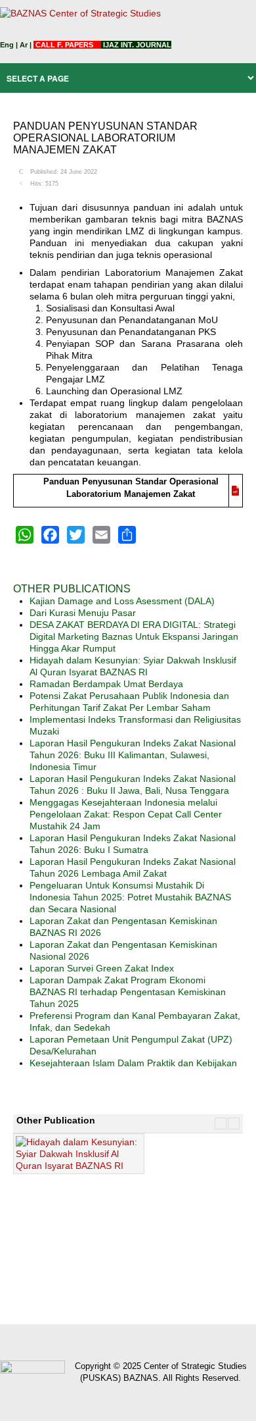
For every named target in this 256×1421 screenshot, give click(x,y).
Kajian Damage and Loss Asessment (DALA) (122, 601)
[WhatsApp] (24, 535)
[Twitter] (75, 535)
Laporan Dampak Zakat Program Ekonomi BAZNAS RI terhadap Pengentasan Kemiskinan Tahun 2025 (128, 992)
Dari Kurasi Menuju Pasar (83, 612)
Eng (7, 45)
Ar (24, 45)
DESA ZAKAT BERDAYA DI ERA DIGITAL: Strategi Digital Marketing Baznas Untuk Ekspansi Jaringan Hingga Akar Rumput (134, 636)
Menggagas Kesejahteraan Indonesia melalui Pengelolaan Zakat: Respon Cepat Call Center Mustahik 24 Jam (126, 814)
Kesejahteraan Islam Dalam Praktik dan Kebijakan (133, 1063)
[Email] (101, 535)
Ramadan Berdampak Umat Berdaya (106, 684)
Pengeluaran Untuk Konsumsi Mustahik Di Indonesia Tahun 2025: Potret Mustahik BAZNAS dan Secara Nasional (130, 897)
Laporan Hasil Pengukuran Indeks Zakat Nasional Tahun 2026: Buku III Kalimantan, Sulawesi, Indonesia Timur (133, 755)
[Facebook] (50, 535)
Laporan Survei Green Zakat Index (102, 968)
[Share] (127, 535)
